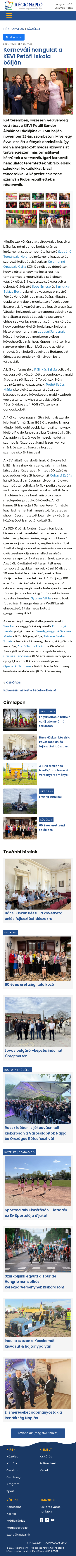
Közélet (34, 28)
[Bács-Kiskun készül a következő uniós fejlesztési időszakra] (20, 747)
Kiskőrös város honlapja (50, 1509)
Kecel (44, 1470)
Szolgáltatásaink (18, 1534)
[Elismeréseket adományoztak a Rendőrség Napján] (38, 1384)
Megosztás (16, 37)
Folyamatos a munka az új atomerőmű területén (54, 721)
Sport (10, 1491)
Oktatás (46, 791)
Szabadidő (27, 1152)
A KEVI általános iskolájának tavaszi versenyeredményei (53, 770)
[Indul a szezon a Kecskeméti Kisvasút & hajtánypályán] (38, 1318)
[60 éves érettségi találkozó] (20, 828)
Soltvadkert (48, 1463)
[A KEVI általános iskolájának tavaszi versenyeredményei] (20, 774)
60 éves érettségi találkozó (29, 984)
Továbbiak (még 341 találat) (38, 1433)
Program (12, 1484)
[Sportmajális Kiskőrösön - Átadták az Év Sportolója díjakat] (38, 1181)
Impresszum (34, 1542)
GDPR (55, 1551)
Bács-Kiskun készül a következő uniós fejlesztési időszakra (54, 741)
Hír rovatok (13, 28)
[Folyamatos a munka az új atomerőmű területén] (20, 720)
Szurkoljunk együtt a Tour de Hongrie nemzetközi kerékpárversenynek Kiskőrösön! (34, 1282)
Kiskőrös (13, 682)
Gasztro (12, 1470)
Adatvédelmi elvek (56, 1542)
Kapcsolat (13, 1507)
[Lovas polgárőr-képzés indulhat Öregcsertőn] (38, 1022)
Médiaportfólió (17, 1527)
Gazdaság (47, 711)
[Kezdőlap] (23, 5)
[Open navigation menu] (9, 16)
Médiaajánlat (15, 1520)
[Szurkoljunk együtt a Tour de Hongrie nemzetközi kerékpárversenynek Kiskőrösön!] (38, 1250)
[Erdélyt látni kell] (20, 801)
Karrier (11, 1513)
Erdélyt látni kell (50, 797)
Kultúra (10, 1069)
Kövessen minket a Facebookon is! (29, 690)
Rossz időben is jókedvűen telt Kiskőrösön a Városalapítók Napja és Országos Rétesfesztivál (36, 1133)
